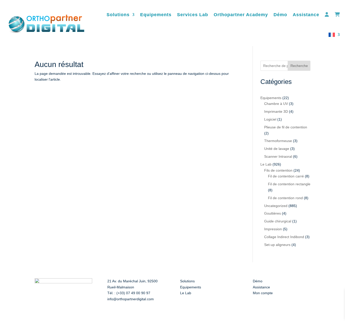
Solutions (118, 14)
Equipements (155, 14)
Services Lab (192, 14)
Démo (280, 14)
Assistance (306, 14)
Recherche (299, 66)
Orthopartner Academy (241, 14)
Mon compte (263, 293)
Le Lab (185, 293)
